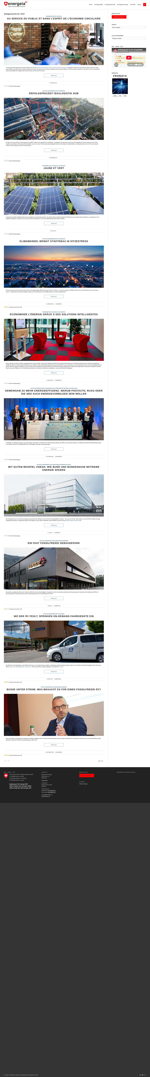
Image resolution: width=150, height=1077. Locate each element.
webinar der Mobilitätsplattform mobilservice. (20, 666)
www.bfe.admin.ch (46, 796)
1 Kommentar (57, 532)
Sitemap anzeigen (83, 783)
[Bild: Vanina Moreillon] (54, 194)
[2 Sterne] (5, 86)
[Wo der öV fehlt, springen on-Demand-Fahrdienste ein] (54, 642)
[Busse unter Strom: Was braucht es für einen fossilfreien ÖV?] (54, 715)
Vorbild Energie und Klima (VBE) (73, 520)
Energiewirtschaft (51, 16)
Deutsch (44, 90)
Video (75, 388)
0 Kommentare (58, 380)
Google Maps (45, 780)
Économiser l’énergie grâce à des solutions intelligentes (54, 314)
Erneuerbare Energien (62, 388)
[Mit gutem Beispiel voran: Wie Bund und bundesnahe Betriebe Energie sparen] (54, 495)
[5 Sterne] (8, 86)
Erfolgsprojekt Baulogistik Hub (54, 93)
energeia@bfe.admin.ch (47, 794)
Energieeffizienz (40, 388)
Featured (71, 388)
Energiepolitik (50, 687)
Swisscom (64, 67)
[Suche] (144, 4)
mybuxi (61, 666)
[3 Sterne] (6, 86)
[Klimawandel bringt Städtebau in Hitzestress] (54, 267)
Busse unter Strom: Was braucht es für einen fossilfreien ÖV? (54, 689)
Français (59, 16)
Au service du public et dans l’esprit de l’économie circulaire (54, 18)
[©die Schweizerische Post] (54, 119)
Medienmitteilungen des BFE (126, 772)
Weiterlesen (54, 75)
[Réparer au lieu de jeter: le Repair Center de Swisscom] (54, 44)
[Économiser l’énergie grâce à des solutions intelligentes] (54, 340)
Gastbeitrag (61, 90)
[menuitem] (91, 4)
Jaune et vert (54, 168)
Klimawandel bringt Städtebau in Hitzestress (54, 241)
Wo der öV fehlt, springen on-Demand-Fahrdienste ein (54, 616)
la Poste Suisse (56, 67)
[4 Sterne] (7, 86)
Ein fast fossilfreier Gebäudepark (54, 543)
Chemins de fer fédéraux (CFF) (44, 67)
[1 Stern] (4, 86)
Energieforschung (50, 540)
